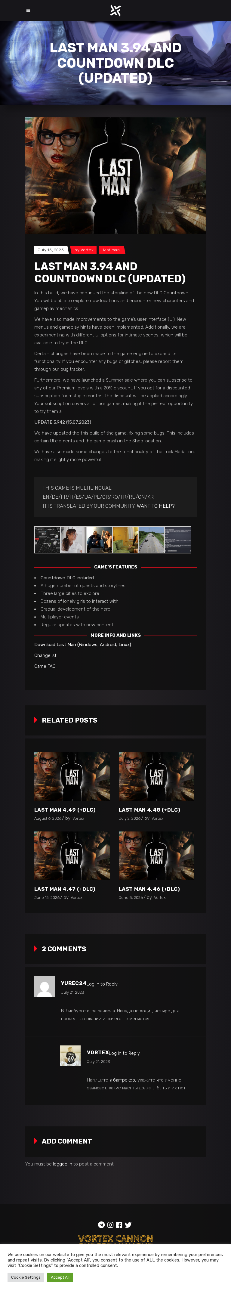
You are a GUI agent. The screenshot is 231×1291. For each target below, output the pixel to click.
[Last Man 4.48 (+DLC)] (156, 776)
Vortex (87, 250)
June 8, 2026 (131, 897)
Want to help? (156, 506)
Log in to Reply (102, 984)
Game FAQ (45, 666)
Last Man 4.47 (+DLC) (65, 889)
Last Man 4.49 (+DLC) (65, 810)
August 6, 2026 (47, 818)
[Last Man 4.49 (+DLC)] (72, 776)
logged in (62, 1164)
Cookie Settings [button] (26, 1277)
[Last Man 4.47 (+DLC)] (72, 855)
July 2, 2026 (129, 818)
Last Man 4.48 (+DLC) (149, 810)
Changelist (45, 655)
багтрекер (124, 1080)
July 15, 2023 (51, 250)
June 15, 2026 (47, 897)
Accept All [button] (60, 1277)
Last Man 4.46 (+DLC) (149, 889)
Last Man (111, 250)
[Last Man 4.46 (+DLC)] (156, 855)
